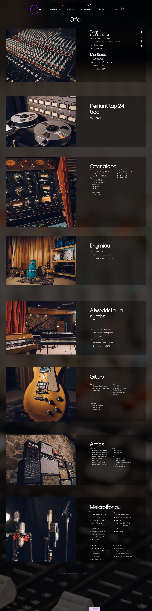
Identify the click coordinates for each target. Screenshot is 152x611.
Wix (90, 573)
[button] (122, 8)
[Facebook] (141, 41)
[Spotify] (141, 32)
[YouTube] (141, 46)
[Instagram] (141, 36)
